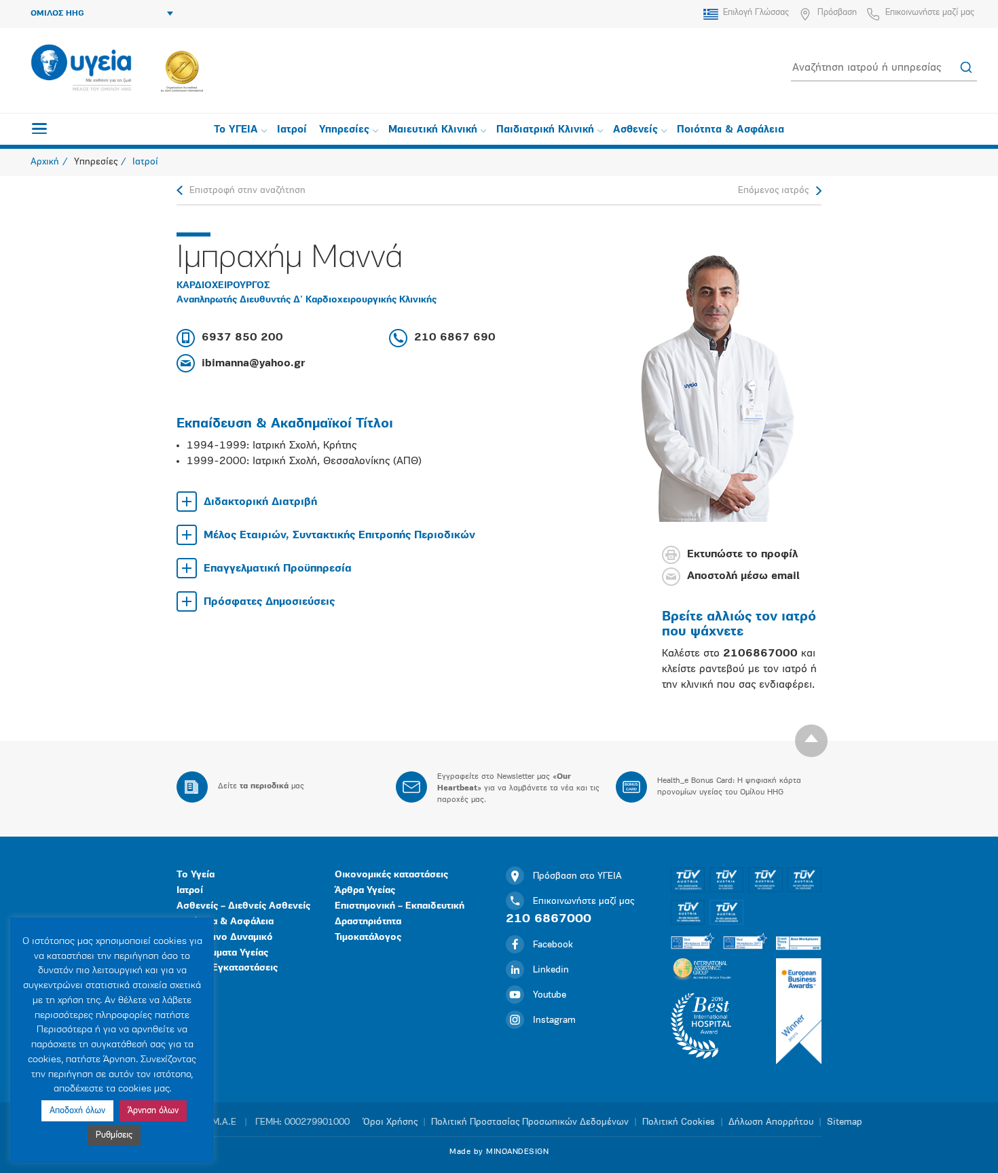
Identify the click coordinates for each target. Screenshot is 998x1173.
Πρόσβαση (837, 12)
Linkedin (551, 970)
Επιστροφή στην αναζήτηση (247, 191)
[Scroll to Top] (811, 741)
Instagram (554, 1020)
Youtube (549, 995)
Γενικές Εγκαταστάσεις (227, 968)
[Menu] (39, 128)
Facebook (553, 945)
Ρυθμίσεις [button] (114, 1135)
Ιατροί (292, 130)
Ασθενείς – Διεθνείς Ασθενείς (243, 906)
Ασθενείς (635, 130)
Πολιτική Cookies (678, 1122)
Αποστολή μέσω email (743, 577)
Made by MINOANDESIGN (499, 1152)
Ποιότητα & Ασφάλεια (730, 130)
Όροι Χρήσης (390, 1122)
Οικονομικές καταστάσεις (391, 875)
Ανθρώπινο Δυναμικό (225, 937)
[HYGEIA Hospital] (81, 68)
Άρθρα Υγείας (365, 891)
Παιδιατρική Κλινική (545, 130)
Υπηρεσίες (344, 130)
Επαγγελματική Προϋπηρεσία (278, 568)
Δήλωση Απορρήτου (770, 1122)
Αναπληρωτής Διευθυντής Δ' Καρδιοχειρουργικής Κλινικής (307, 300)
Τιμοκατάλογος (368, 937)
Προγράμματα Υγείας (222, 953)
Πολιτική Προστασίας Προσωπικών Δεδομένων (530, 1122)
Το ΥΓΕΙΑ (236, 130)
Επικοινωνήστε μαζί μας (929, 12)
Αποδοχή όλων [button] (77, 1110)
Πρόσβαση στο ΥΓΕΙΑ (577, 876)
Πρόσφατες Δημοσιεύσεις (269, 602)
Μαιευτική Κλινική (432, 130)
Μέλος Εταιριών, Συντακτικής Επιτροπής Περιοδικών (339, 535)
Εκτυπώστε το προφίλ (742, 555)
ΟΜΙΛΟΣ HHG (57, 14)
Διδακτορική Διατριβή (260, 502)
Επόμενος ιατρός (773, 191)
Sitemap (844, 1122)
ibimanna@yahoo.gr (253, 363)
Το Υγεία (196, 875)
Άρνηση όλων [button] (153, 1110)
